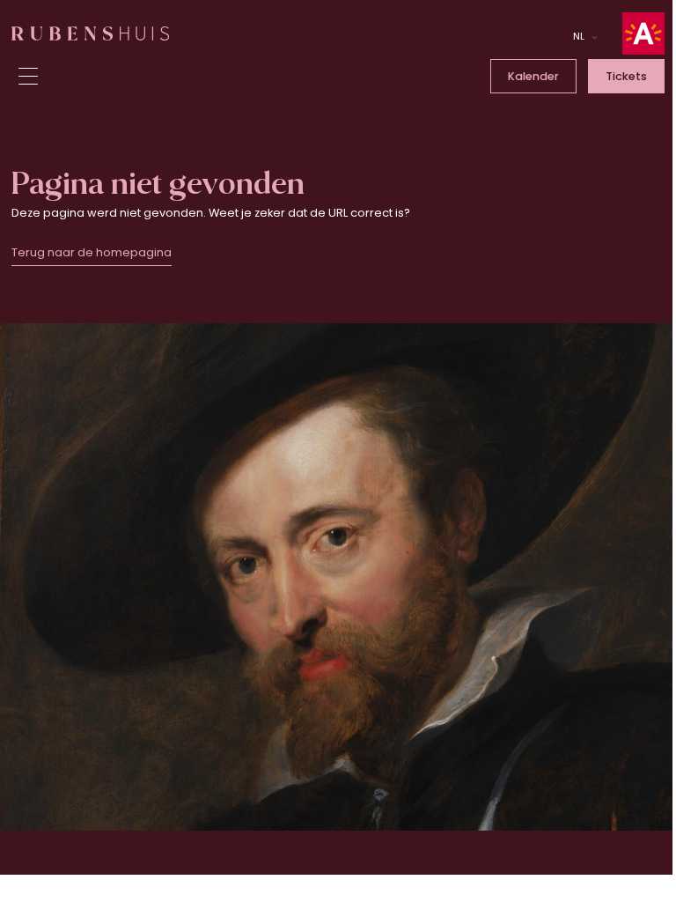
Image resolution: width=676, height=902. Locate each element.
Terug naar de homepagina (91, 252)
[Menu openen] (28, 76)
